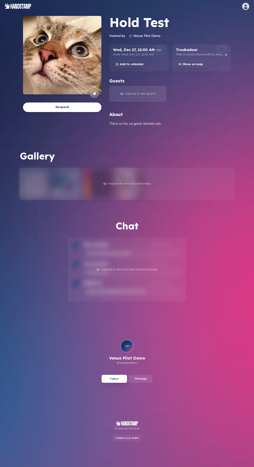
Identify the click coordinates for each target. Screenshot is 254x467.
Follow (114, 379)
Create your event (127, 437)
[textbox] (170, 123)
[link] (127, 352)
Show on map (193, 64)
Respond (62, 107)
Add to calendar (132, 64)
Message (141, 378)
